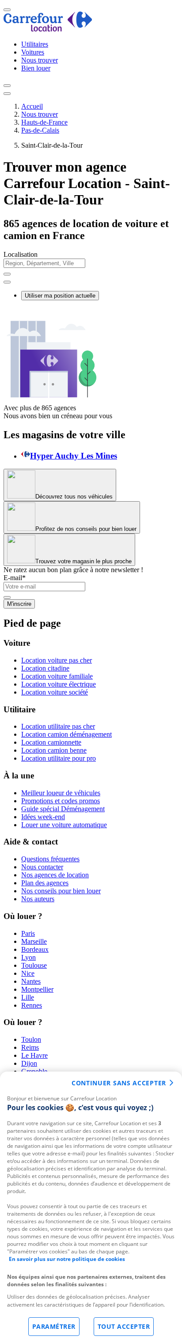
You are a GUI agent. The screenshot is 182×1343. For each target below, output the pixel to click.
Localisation (21, 254)
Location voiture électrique (58, 684)
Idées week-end (43, 817)
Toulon (31, 1039)
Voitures (32, 52)
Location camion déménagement (66, 734)
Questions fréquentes (50, 859)
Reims (30, 1047)
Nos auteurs (37, 899)
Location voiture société (54, 692)
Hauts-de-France (44, 122)
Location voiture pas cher (56, 660)
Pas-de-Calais (40, 130)
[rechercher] (7, 282)
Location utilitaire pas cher (58, 726)
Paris (28, 933)
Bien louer (35, 68)
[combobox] (91, 267)
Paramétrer (54, 1326)
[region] (91, 1207)
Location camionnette (51, 742)
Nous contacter (42, 867)
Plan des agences (44, 883)
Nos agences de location (55, 875)
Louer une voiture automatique (64, 825)
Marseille (34, 941)
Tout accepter (124, 1326)
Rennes (31, 1005)
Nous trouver (39, 60)
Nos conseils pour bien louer (61, 891)
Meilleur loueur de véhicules (60, 793)
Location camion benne (54, 750)
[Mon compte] (7, 85)
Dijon (29, 1063)
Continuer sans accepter (119, 1083)
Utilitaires (34, 44)
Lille (27, 997)
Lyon (28, 957)
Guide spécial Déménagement (63, 809)
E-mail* (15, 577)
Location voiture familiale (57, 676)
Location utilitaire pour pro (58, 758)
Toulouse (34, 965)
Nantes (31, 981)
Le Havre (34, 1055)
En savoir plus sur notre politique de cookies (67, 1259)
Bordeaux (35, 949)
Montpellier (37, 989)
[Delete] (7, 274)
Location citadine (45, 668)
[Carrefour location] (48, 29)
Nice (27, 973)
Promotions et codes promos (60, 801)
